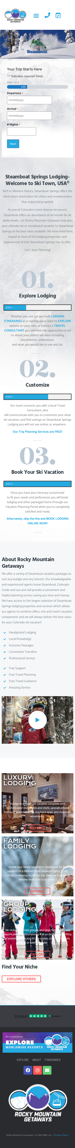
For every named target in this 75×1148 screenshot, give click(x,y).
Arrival (12, 108)
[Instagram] (37, 1070)
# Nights (13, 124)
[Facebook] (28, 1070)
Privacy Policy (61, 1135)
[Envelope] (47, 1070)
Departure (15, 93)
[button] (36, 15)
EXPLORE (64, 321)
